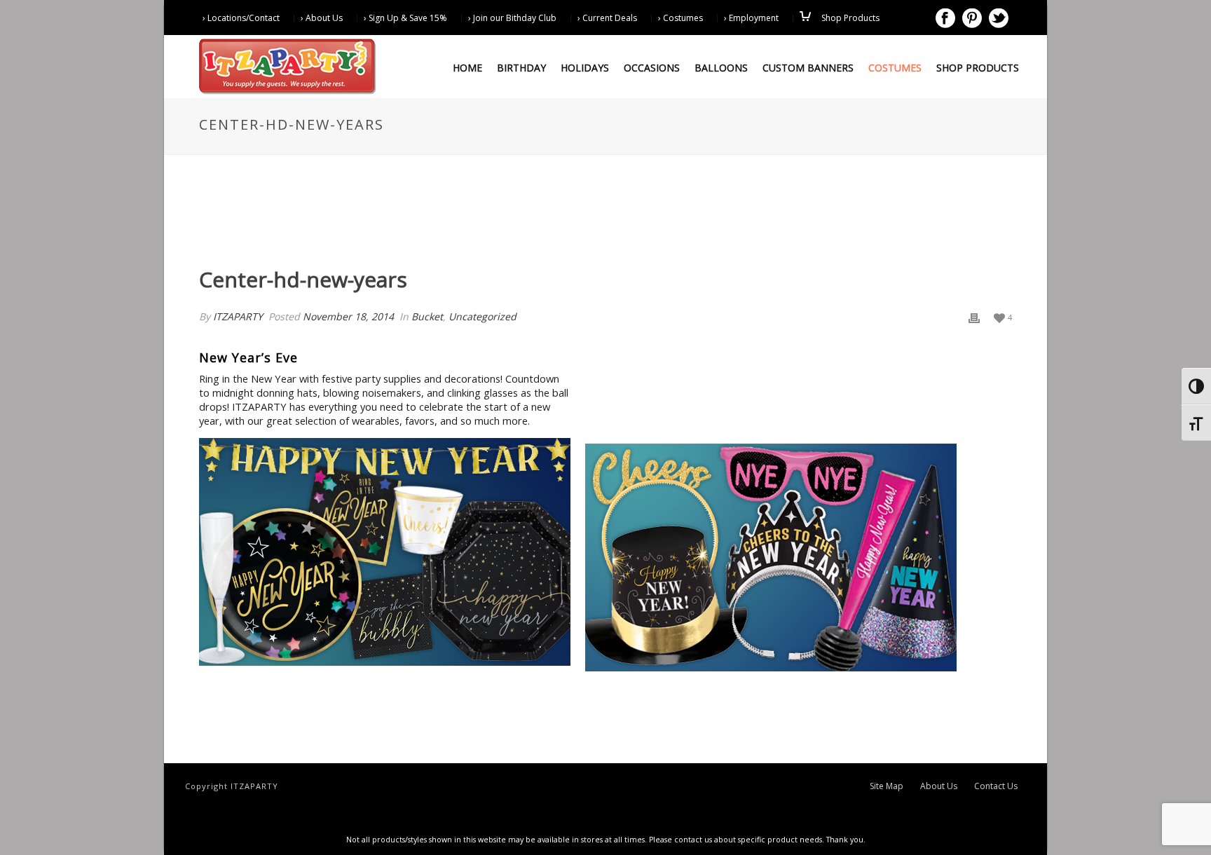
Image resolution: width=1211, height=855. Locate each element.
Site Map (886, 786)
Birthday (521, 67)
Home (467, 67)
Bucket (427, 316)
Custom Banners (808, 67)
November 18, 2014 (348, 316)
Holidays (585, 67)
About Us (938, 786)
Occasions (652, 67)
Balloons (721, 67)
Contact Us (996, 786)
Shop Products (977, 67)
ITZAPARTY (238, 316)
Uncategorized (482, 316)
